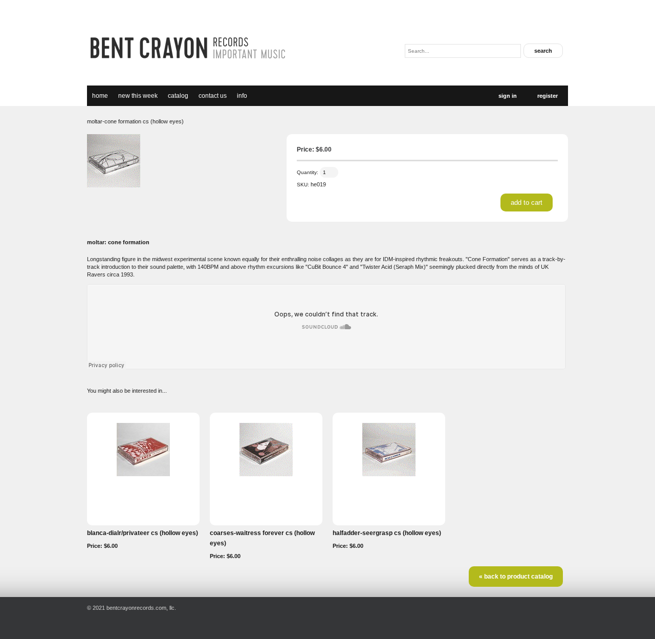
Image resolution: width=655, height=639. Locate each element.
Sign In (507, 96)
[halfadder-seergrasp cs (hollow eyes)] (389, 474)
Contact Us (213, 95)
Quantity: (307, 172)
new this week (138, 95)
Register (547, 96)
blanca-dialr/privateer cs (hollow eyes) (142, 533)
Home (100, 95)
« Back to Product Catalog (516, 576)
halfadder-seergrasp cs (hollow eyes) (387, 533)
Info (242, 95)
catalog (178, 95)
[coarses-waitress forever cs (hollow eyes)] (266, 474)
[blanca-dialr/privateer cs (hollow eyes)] (143, 474)
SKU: (303, 184)
